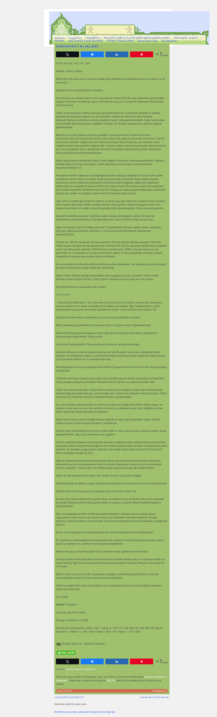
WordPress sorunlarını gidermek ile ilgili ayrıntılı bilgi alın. (85, 711)
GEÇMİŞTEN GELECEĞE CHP (70, 697)
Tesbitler (104, 35)
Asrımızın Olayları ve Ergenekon (80, 669)
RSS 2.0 (111, 680)
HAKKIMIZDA (93, 37)
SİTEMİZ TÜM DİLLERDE (120, 40)
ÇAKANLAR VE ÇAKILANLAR (154, 697)
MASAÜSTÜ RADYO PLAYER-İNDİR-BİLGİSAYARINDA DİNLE (137, 37)
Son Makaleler (169, 40)
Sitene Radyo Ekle (147, 40)
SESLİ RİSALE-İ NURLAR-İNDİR (85, 40)
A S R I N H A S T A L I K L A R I (77, 46)
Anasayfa (59, 37)
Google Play (75, 37)
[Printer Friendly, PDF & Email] (66, 652)
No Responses (159, 691)
